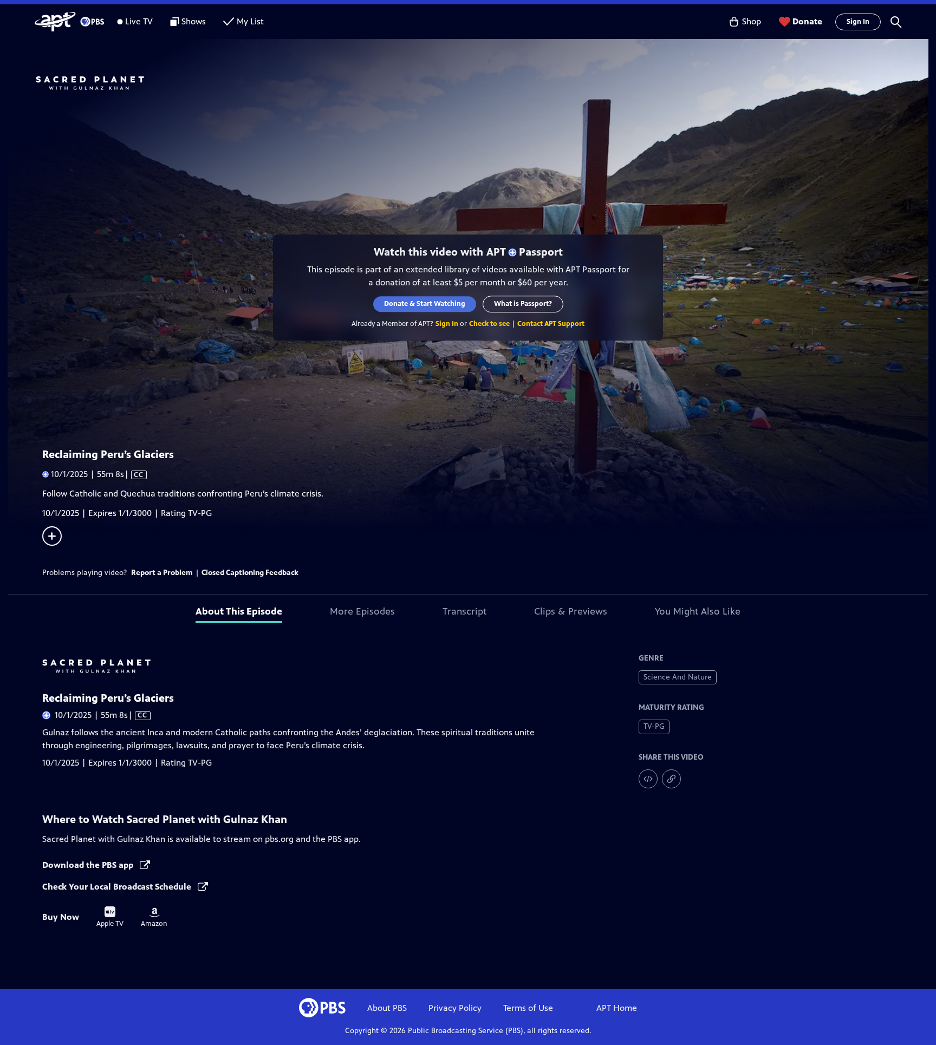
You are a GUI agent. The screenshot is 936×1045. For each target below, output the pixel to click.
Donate (807, 21)
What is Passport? (523, 303)
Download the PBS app (88, 865)
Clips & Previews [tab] (570, 611)
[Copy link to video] (671, 778)
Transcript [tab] (464, 611)
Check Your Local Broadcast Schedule (117, 886)
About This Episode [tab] (239, 611)
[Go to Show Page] (482, 82)
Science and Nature (678, 677)
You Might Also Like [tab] (697, 611)
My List (250, 21)
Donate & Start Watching (424, 303)
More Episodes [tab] (362, 611)
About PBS (387, 1008)
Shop (751, 21)
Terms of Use (528, 1008)
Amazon (154, 917)
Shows (193, 21)
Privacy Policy (455, 1008)
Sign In (858, 21)
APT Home (616, 1008)
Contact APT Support (550, 323)
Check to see (489, 323)
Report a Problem (162, 572)
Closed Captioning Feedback (250, 572)
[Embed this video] (648, 778)
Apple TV (109, 917)
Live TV (139, 21)
